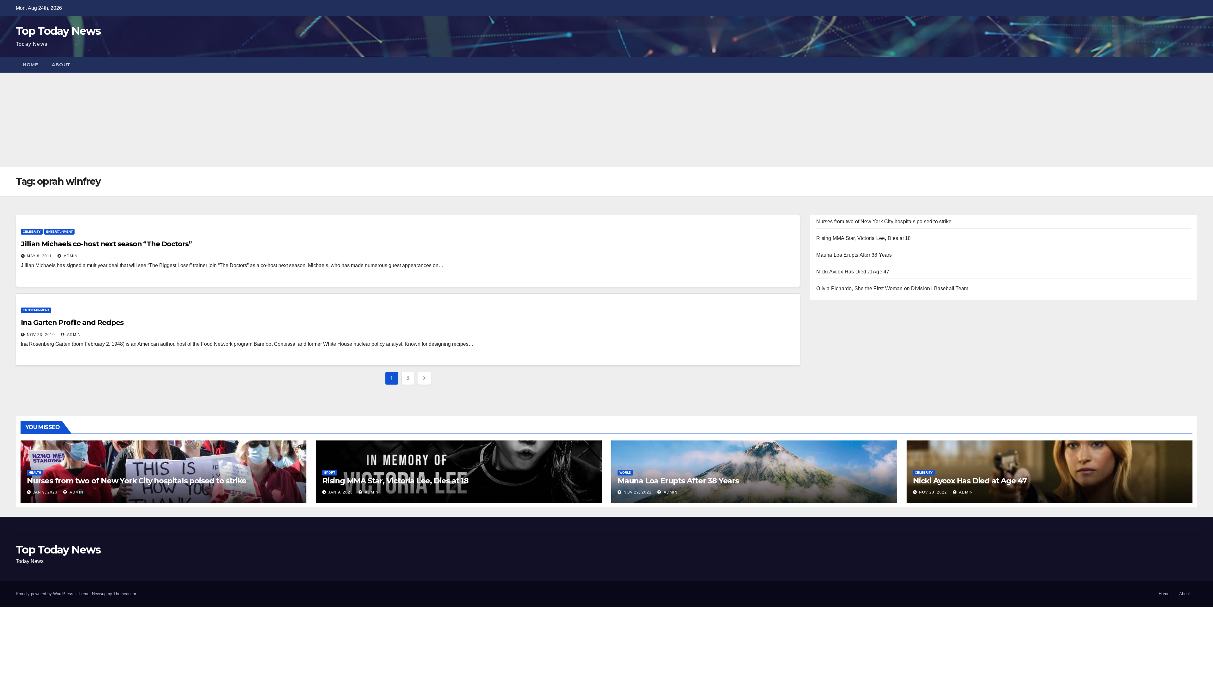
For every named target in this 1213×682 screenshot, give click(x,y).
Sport (329, 472)
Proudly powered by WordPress (45, 593)
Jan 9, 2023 (45, 492)
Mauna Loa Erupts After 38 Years (854, 255)
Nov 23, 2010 (41, 334)
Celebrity (32, 231)
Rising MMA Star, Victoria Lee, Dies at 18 (863, 238)
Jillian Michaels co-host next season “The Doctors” (106, 244)
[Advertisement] (606, 120)
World (625, 472)
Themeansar (124, 593)
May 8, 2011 (39, 256)
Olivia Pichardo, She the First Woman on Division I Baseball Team (892, 288)
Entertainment (59, 231)
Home (30, 65)
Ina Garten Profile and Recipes (72, 322)
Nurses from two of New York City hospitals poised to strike (883, 221)
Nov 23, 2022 (933, 492)
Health (35, 472)
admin (70, 256)
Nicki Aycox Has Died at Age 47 (852, 271)
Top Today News (58, 31)
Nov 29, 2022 (638, 492)
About (61, 65)
